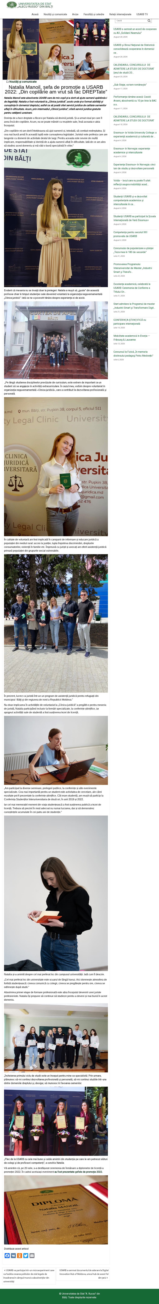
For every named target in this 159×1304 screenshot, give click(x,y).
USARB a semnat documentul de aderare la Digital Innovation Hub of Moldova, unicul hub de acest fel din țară (84, 1274)
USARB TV (142, 14)
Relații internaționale (120, 14)
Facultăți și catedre (94, 14)
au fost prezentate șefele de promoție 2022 (78, 1171)
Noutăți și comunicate (55, 14)
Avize (75, 14)
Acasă (35, 14)
